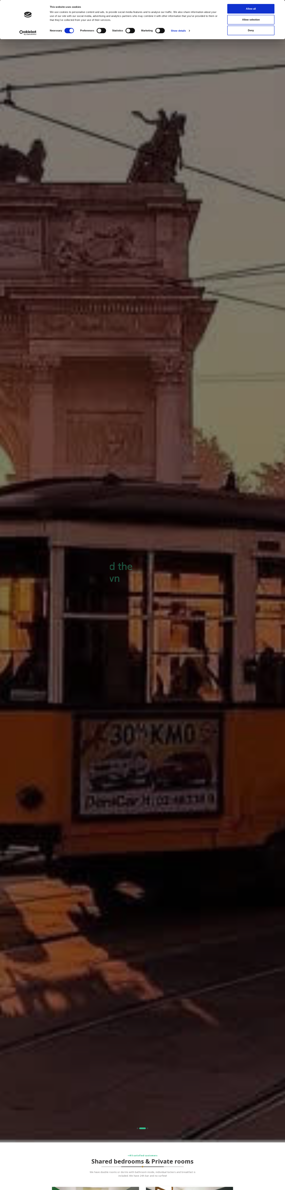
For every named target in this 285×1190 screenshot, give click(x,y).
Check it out (142, 600)
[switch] (101, 30)
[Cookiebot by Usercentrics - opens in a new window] (28, 32)
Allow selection (251, 19)
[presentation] (5, 572)
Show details (178, 30)
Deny (251, 30)
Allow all (251, 8)
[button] (137, 1128)
